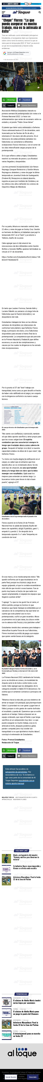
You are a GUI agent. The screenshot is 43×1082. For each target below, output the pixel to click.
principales (7, 799)
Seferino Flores (20, 799)
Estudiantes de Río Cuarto (26, 797)
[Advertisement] (21, 207)
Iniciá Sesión (11, 1077)
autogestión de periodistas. (16, 772)
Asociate (32, 1077)
